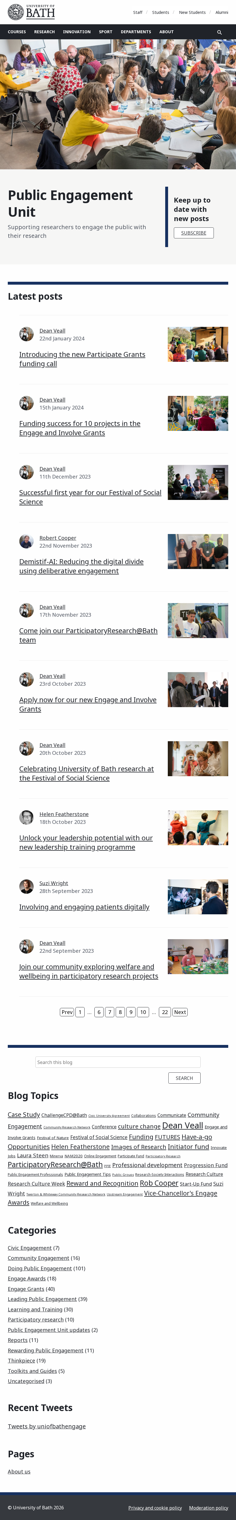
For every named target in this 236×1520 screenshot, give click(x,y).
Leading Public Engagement (42, 1298)
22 (165, 1012)
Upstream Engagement (125, 1194)
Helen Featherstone (64, 814)
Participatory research (36, 1319)
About (166, 31)
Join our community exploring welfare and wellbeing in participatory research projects (88, 971)
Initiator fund (188, 1146)
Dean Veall (52, 330)
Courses (17, 31)
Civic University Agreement (109, 1116)
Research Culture (204, 1174)
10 (143, 1012)
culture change (139, 1126)
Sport (106, 31)
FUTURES (167, 1137)
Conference (104, 1127)
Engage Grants (26, 1288)
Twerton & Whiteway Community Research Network (65, 1194)
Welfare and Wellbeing (49, 1203)
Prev (67, 1012)
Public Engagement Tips (87, 1174)
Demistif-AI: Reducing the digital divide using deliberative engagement (81, 566)
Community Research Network (66, 1127)
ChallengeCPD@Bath (64, 1115)
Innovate (219, 1147)
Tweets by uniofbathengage (47, 1426)
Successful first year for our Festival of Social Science (90, 496)
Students (160, 12)
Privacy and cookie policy (155, 1508)
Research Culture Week (36, 1183)
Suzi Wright (53, 883)
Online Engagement (100, 1156)
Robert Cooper (57, 537)
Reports (18, 1340)
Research (44, 31)
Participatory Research (163, 1156)
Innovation (77, 31)
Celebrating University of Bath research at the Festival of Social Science (86, 773)
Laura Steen (32, 1155)
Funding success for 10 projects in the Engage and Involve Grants (79, 427)
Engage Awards (27, 1278)
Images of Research (138, 1147)
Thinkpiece (21, 1360)
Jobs (12, 1155)
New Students (192, 12)
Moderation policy (208, 1508)
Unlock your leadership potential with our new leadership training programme (86, 842)
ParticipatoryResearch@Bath (55, 1164)
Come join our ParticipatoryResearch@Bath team (88, 635)
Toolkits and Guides (32, 1370)
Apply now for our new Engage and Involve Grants (88, 704)
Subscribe (193, 233)
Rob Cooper (159, 1183)
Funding (141, 1136)
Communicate (171, 1115)
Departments (136, 31)
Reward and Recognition (102, 1183)
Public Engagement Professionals (35, 1174)
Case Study (24, 1114)
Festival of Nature (53, 1137)
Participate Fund (131, 1156)
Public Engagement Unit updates (49, 1329)
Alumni (222, 12)
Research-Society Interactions (159, 1174)
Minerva (56, 1156)
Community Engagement (38, 1257)
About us (19, 1471)
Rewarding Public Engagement (45, 1350)
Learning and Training (35, 1309)
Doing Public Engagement (40, 1268)
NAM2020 (73, 1155)
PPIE (107, 1166)
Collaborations (143, 1115)
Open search (220, 32)
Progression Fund (206, 1165)
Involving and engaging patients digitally (84, 906)
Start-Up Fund (196, 1183)
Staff (137, 12)
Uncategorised (26, 1381)
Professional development (147, 1165)
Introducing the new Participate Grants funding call (82, 358)
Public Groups (123, 1175)
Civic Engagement (30, 1247)
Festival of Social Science (98, 1137)
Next (180, 1012)
